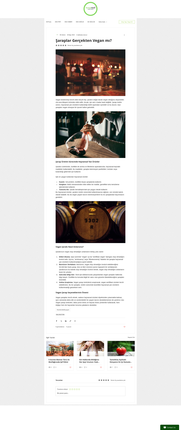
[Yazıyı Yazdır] (75, 321)
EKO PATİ (58, 22)
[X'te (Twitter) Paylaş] (61, 321)
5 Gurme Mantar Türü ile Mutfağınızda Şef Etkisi (59, 360)
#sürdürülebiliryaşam (63, 310)
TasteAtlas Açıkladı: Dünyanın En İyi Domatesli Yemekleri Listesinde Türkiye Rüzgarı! (121, 360)
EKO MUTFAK (60, 314)
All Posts (48, 22)
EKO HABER (68, 22)
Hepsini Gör (131, 337)
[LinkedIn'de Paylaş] (66, 321)
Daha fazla (102, 22)
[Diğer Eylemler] (124, 35)
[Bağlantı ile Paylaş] (70, 321)
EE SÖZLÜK (91, 22)
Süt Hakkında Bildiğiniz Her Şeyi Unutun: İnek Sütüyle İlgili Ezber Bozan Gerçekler (90, 360)
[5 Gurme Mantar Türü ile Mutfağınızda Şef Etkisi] (60, 348)
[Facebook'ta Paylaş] (56, 321)
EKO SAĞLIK (80, 22)
